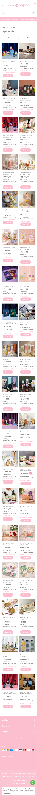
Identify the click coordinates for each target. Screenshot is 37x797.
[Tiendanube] (18, 784)
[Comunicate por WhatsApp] (32, 782)
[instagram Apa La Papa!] (16, 738)
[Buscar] (33, 13)
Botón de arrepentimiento (18, 780)
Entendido (7, 793)
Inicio (3, 28)
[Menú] (3, 6)
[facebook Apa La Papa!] (21, 738)
